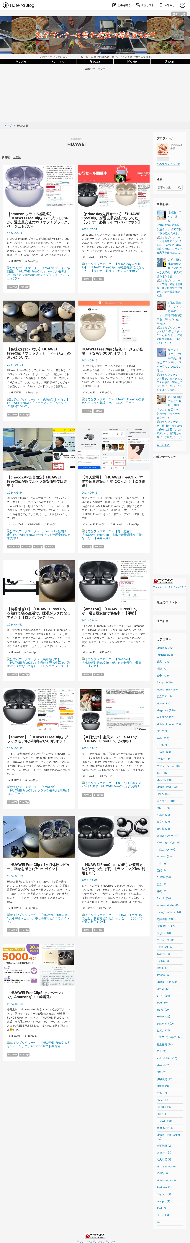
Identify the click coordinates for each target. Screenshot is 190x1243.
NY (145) (162, 745)
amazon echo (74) (167, 835)
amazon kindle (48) (168, 905)
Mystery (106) (165, 779)
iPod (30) (162, 1002)
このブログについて (168, 164)
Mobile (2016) (165, 647)
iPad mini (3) (164, 1187)
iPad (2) (161, 1208)
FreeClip (24, 286)
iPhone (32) (164, 974)
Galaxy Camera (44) (169, 912)
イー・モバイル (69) (168, 842)
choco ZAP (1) (165, 1215)
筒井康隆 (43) (165, 919)
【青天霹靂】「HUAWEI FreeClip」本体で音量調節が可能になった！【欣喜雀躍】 (113, 481)
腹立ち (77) (163, 821)
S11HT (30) (163, 995)
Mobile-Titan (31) (167, 981)
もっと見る (163, 445)
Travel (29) (163, 1009)
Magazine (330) (166, 710)
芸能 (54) (162, 870)
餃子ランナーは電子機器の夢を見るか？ (95, 19)
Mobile (21, 61)
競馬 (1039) (163, 661)
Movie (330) (164, 703)
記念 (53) (162, 884)
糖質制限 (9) (164, 1145)
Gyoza (95, 61)
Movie (132, 61)
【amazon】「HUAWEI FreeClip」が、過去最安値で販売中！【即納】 (110, 611)
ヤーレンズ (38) (166, 940)
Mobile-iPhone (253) (169, 724)
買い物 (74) (163, 828)
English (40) (164, 933)
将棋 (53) (162, 891)
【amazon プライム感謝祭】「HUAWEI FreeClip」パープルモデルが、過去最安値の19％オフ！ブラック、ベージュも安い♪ (39, 220)
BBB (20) (162, 1072)
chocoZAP (13, 546)
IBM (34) (162, 967)
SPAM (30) (163, 988)
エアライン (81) (166, 800)
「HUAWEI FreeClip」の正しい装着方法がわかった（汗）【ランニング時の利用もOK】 (113, 868)
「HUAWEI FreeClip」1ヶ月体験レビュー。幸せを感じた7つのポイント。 (38, 866)
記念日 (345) (164, 696)
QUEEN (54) (164, 877)
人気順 (17, 157)
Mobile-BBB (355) (167, 689)
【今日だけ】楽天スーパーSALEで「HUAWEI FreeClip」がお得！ (109, 739)
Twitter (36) (164, 953)
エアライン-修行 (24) (169, 1037)
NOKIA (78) (163, 814)
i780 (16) (162, 1093)
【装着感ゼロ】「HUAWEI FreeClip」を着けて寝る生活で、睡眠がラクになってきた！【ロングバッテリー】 (39, 613)
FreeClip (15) (164, 1106)
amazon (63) (164, 856)
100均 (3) (162, 1173)
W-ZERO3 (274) (166, 717)
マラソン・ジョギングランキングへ (95, 1241)
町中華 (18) (163, 1086)
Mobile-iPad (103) (167, 786)
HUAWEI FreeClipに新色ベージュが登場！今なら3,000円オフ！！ (112, 351)
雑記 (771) (162, 668)
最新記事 (162, 204)
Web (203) (163, 738)
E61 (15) (161, 1114)
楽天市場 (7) (164, 1159)
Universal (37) (165, 946)
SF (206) (162, 731)
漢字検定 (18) (164, 1079)
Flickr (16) (162, 1100)
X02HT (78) (164, 807)
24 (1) (160, 1222)
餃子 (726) (163, 675)
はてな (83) (163, 793)
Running (57, 61)
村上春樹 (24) (165, 1044)
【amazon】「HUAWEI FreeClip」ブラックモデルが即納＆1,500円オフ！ (37, 739)
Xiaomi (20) (163, 1065)
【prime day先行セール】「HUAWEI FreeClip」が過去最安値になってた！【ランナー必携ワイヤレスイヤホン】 (112, 218)
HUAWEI (12, 286)
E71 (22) (161, 1051)
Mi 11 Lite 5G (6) (166, 1166)
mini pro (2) (163, 1201)
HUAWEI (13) (164, 1120)
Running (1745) (165, 654)
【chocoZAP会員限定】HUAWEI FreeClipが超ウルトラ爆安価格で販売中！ (37, 481)
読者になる (179, 14)
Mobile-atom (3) (166, 1180)
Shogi (169, 61)
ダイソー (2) (164, 1194)
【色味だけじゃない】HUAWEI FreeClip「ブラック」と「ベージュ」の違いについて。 (39, 353)
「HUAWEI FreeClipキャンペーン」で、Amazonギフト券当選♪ (36, 994)
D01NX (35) (164, 960)
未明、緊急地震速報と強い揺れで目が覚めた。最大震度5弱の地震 (169, 268)
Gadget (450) (165, 682)
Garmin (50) (164, 898)
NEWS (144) (164, 752)
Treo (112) (162, 773)
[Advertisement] (95, 96)
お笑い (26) (163, 1030)
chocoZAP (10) (165, 1127)
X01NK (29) (163, 1016)
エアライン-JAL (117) (169, 766)
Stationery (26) (166, 1023)
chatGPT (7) (164, 1152)
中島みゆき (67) (166, 849)
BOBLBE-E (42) (166, 926)
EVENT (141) (164, 759)
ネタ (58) (162, 863)
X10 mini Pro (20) (167, 1058)
